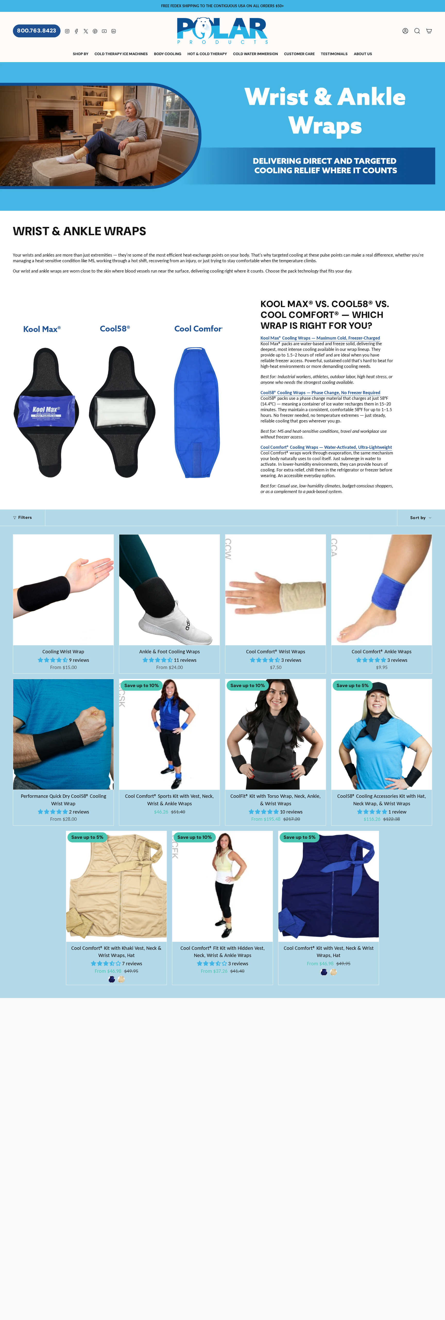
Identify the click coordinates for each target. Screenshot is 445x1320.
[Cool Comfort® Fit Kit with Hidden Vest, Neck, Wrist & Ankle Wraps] (222, 886)
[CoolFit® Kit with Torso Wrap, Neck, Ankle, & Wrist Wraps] (275, 734)
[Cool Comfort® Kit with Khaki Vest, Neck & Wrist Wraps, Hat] (116, 886)
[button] (80, 54)
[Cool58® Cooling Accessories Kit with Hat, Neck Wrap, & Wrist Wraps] (381, 734)
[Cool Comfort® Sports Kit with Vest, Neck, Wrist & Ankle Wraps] (169, 734)
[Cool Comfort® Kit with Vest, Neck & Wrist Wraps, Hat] (328, 886)
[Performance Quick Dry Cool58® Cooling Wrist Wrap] (63, 734)
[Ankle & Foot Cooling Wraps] (169, 590)
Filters (25, 517)
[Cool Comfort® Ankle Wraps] (381, 590)
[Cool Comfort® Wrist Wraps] (275, 590)
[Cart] (429, 31)
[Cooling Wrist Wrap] (63, 590)
